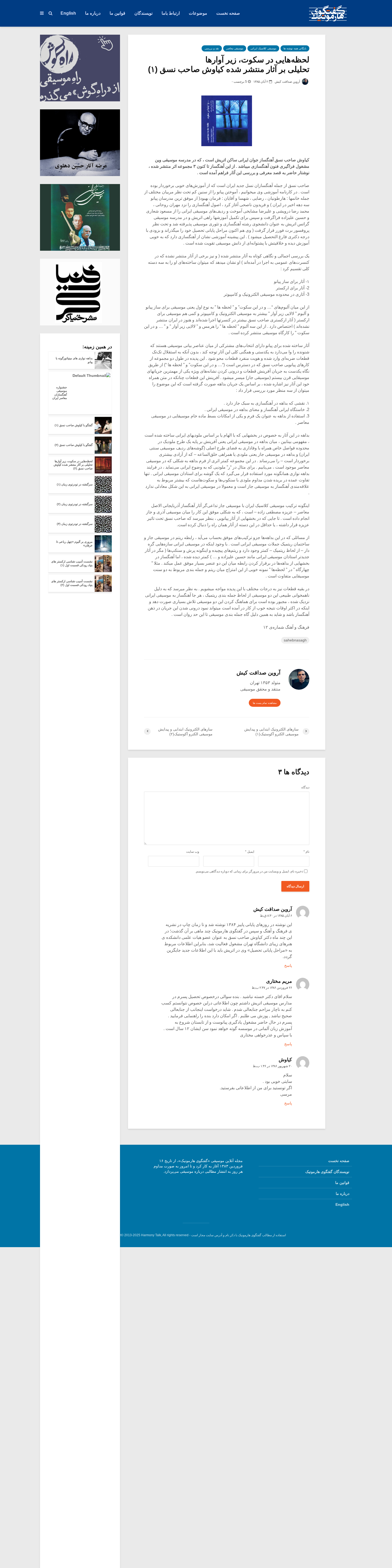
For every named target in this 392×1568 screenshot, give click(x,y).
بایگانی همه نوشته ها (294, 48)
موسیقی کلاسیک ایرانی (263, 48)
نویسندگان (143, 13)
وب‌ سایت (192, 851)
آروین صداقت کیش (288, 81)
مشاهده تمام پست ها (265, 702)
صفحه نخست (228, 13)
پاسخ (288, 965)
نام (306, 851)
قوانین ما (117, 13)
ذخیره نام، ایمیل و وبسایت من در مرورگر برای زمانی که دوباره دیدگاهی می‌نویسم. (249, 871)
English (68, 13)
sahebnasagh (295, 640)
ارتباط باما (171, 13)
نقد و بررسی (212, 48)
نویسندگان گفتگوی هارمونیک (327, 1172)
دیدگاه (305, 787)
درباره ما (93, 13)
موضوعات (198, 13)
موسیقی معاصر (234, 48)
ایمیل (249, 851)
